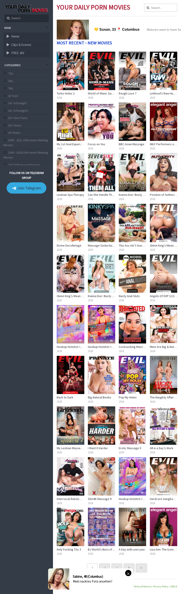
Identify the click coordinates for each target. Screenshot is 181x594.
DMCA (173, 586)
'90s (10, 88)
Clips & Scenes (21, 45)
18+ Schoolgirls (18, 111)
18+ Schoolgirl (17, 103)
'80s (10, 81)
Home (15, 36)
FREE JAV (17, 53)
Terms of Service (142, 586)
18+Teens (14, 133)
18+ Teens (14, 125)
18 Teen (13, 96)
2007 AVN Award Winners (24, 165)
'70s (10, 73)
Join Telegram (28, 187)
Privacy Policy (161, 586)
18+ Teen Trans (17, 118)
